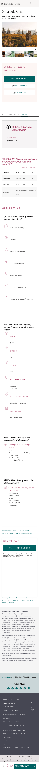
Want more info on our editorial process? (17, 533)
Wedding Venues (8, 598)
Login (5, 744)
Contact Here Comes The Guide (16, 747)
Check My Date (22, 766)
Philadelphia (6, 622)
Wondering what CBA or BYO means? (15, 531)
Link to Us (7, 737)
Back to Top (32, 702)
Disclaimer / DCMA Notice (13, 725)
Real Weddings (9, 706)
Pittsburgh (15, 622)
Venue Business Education (14, 730)
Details (25, 114)
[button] (6, 32)
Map (30, 114)
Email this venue (19, 548)
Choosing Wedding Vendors (14, 715)
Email (4, 114)
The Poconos (16, 626)
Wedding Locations (11, 699)
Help (5, 740)
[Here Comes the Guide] (10, 3)
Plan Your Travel (10, 710)
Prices (10, 114)
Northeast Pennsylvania (28, 620)
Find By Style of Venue (9, 628)
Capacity (17, 114)
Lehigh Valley (16, 620)
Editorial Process (11, 722)
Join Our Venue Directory (14, 733)
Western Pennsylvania (28, 626)
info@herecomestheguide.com (23, 661)
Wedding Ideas (9, 703)
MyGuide (6, 718)
